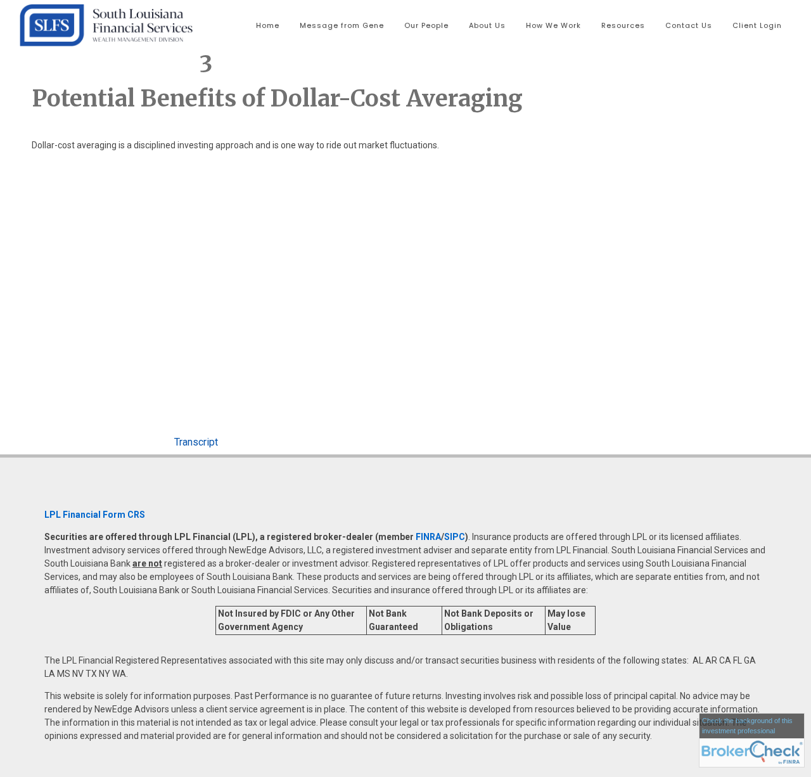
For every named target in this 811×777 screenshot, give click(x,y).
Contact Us (688, 25)
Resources (623, 25)
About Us (487, 25)
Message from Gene (342, 25)
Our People (426, 25)
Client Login (757, 25)
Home (267, 25)
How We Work (553, 25)
